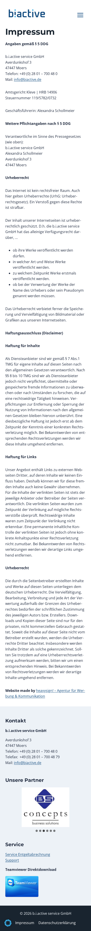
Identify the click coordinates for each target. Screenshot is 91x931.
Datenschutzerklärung (57, 922)
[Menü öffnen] (80, 13)
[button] (8, 923)
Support (12, 860)
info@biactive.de (27, 79)
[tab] (37, 831)
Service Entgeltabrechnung (27, 854)
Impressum (24, 922)
